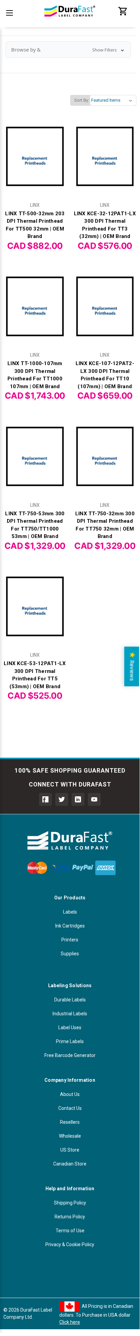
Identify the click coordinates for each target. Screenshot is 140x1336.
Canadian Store (69, 1163)
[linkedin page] (78, 799)
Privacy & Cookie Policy (69, 1244)
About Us (70, 1094)
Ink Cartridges (70, 926)
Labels (70, 912)
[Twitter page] (61, 799)
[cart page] (123, 14)
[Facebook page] (45, 799)
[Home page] (69, 20)
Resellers (70, 1122)
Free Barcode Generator (70, 1055)
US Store (69, 1150)
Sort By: (81, 100)
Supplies (70, 953)
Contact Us (70, 1108)
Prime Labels (70, 1041)
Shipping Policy (70, 1202)
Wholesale (70, 1136)
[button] (68, 49)
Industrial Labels (70, 1013)
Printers (69, 939)
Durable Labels (70, 999)
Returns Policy (70, 1216)
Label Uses (69, 1027)
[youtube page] (94, 799)
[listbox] (113, 100)
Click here (69, 1322)
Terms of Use (70, 1230)
